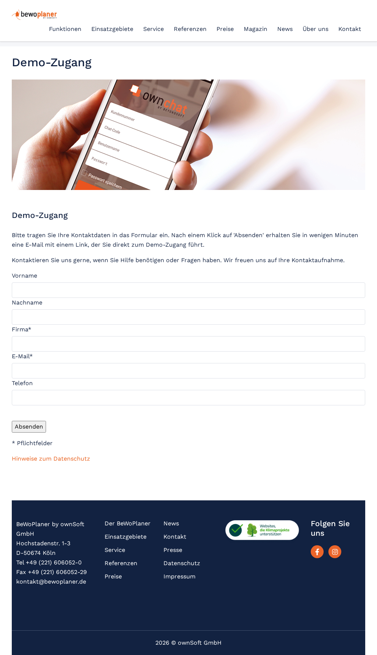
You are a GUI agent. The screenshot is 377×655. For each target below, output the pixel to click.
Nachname (27, 302)
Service (153, 28)
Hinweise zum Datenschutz (51, 458)
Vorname (24, 275)
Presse (172, 549)
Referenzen (190, 28)
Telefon (22, 383)
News (285, 28)
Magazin (255, 28)
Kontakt (349, 28)
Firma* (21, 329)
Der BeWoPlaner (128, 523)
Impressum (179, 576)
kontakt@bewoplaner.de (51, 581)
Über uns (315, 28)
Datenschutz (181, 563)
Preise (225, 28)
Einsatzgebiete (112, 28)
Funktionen (65, 28)
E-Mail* (22, 356)
